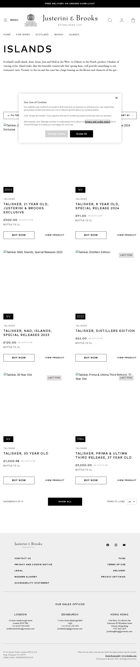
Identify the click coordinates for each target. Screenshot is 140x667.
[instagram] (116, 545)
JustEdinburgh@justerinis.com (70, 628)
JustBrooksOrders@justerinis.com (20, 628)
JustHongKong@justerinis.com (119, 631)
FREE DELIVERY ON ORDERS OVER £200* (70, 4)
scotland (42, 35)
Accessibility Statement (32, 583)
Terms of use (116, 565)
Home (7, 35)
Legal (19, 571)
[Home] (31, 20)
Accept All (81, 133)
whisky (59, 35)
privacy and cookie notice (97, 121)
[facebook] (107, 545)
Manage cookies (56, 133)
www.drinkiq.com (129, 655)
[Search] (110, 20)
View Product (55, 235)
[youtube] (124, 545)
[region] (70, 118)
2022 (80, 316)
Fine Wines (23, 35)
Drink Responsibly (113, 655)
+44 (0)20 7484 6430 (20, 626)
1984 (80, 439)
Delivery (119, 571)
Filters (16, 115)
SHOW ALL (65, 502)
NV (80, 189)
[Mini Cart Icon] (133, 20)
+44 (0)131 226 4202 (70, 626)
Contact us (23, 559)
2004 (8, 189)
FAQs (122, 559)
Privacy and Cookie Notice (33, 565)
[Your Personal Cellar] (121, 20)
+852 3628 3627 (119, 628)
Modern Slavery (26, 577)
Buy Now (19, 235)
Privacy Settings (113, 577)
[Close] (116, 97)
